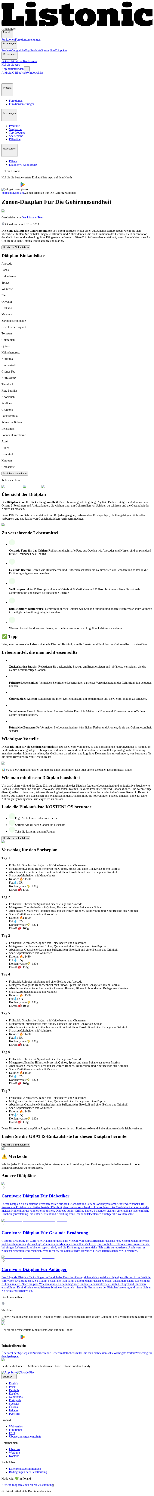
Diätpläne (61, 50)
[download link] (9, 1372)
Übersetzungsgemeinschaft (25, 1436)
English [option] (13, 1383)
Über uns (14, 1449)
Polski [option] (12, 1386)
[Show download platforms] (27, 68)
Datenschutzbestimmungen (25, 1468)
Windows (32, 72)
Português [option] (15, 1400)
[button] (6, 78)
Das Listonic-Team (33, 217)
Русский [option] (14, 1413)
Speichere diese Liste (14, 473)
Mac (40, 72)
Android (6, 72)
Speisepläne (48, 50)
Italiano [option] (13, 1410)
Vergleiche (18, 50)
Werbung (14, 1452)
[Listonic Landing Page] (77, 25)
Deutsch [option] (14, 1390)
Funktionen (8, 39)
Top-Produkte (33, 50)
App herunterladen (13, 68)
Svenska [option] (14, 1403)
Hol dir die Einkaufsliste (16, 247)
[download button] (11, 186)
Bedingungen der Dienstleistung (28, 1472)
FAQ (12, 1433)
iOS (13, 72)
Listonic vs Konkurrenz (23, 61)
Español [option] (14, 1393)
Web (24, 72)
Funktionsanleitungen (28, 39)
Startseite (7, 192)
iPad (18, 72)
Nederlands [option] (16, 1396)
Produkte (7, 50)
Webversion (16, 1426)
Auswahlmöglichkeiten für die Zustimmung (27, 1484)
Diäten (5, 61)
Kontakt (14, 1456)
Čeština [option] (13, 1407)
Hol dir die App (11, 64)
